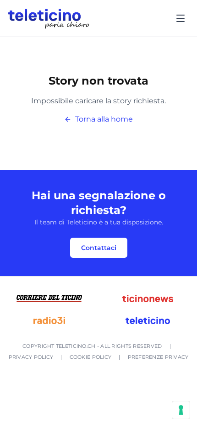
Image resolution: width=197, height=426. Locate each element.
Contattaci (98, 248)
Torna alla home (104, 119)
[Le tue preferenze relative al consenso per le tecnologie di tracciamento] (181, 410)
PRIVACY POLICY (31, 357)
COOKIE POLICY (91, 357)
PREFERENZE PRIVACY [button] (158, 357)
